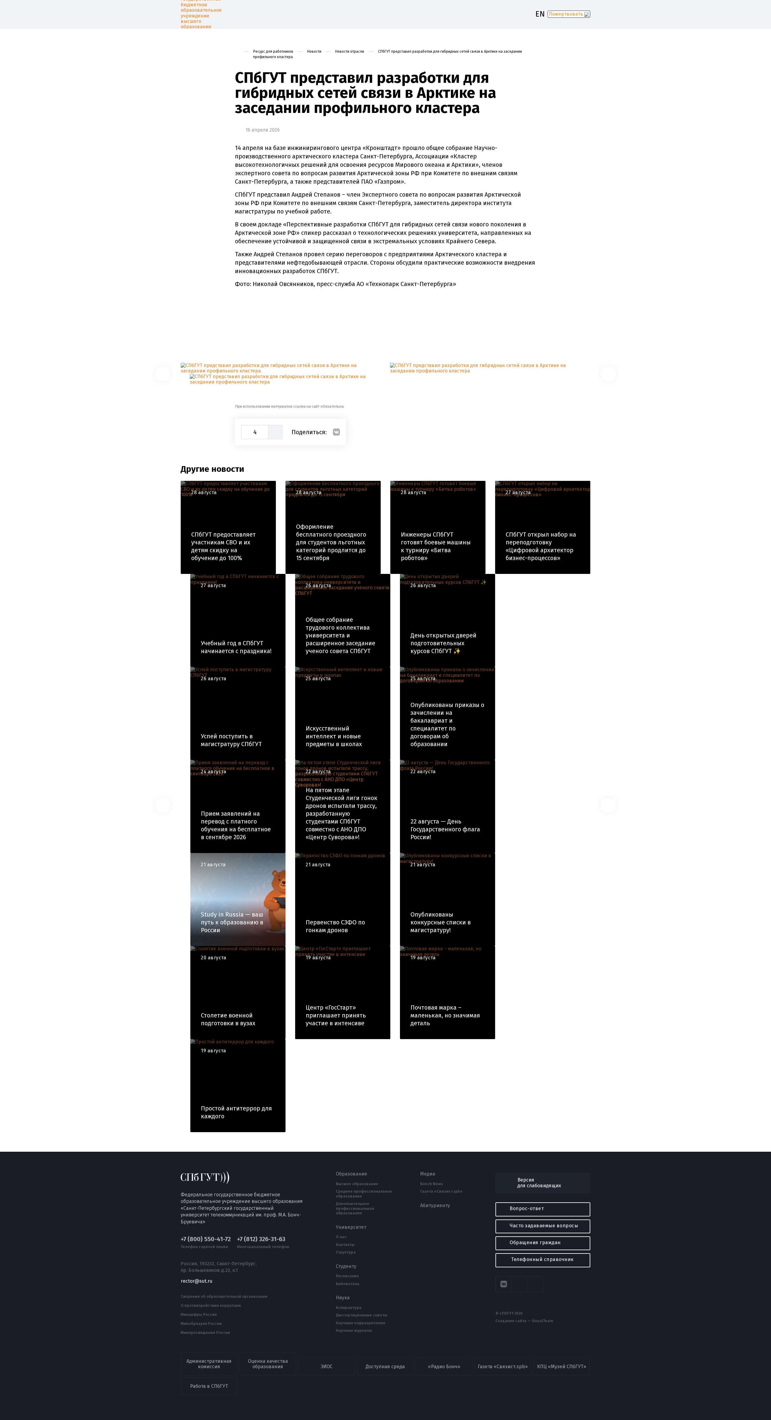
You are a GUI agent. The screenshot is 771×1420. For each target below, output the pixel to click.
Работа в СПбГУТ (209, 1386)
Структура (346, 1252)
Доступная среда (385, 1366)
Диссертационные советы (361, 1315)
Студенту (346, 1266)
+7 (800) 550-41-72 (206, 1239)
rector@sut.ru (196, 1281)
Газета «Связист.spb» (441, 1191)
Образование (351, 1174)
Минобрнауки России (201, 1324)
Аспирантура (348, 1307)
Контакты (345, 1244)
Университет (351, 1227)
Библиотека (347, 1283)
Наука (343, 1297)
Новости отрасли (349, 51)
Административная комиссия (209, 1363)
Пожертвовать (566, 14)
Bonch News (431, 1184)
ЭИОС (326, 1366)
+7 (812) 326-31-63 (261, 1239)
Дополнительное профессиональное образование (355, 1208)
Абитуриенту (435, 1205)
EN (540, 14)
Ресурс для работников (273, 51)
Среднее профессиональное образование (364, 1193)
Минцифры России (199, 1315)
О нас (341, 1237)
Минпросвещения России (205, 1333)
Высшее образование (357, 1184)
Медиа (427, 1174)
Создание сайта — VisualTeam (524, 1321)
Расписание (347, 1276)
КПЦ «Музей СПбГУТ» (561, 1366)
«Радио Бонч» (444, 1366)
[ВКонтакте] (336, 432)
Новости (314, 51)
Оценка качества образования (268, 1363)
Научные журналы (354, 1330)
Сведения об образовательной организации (224, 1296)
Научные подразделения (360, 1323)
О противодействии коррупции (211, 1305)
